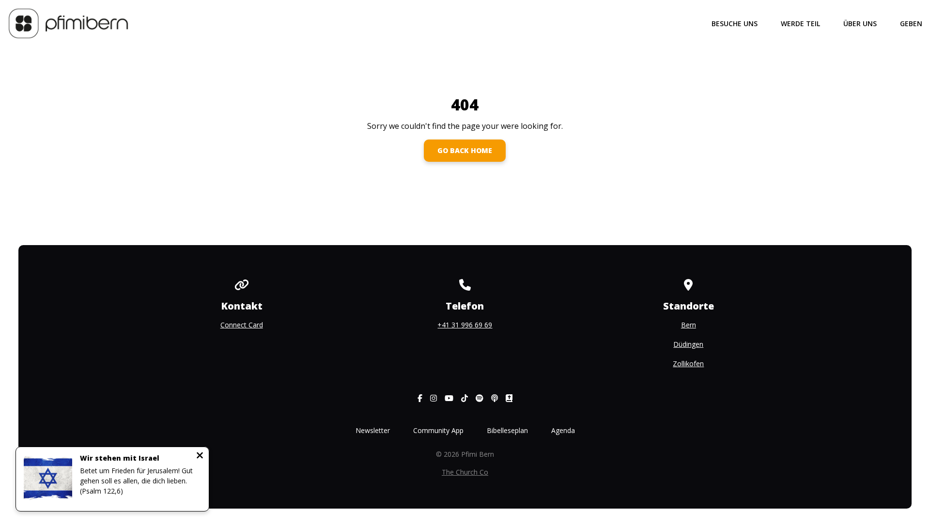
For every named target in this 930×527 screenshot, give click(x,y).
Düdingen (688, 344)
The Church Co (465, 472)
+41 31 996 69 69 (464, 324)
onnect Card (244, 324)
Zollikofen (688, 363)
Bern (688, 324)
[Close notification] (199, 456)
